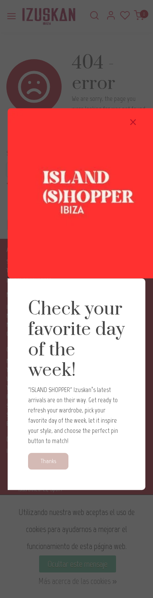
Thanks (48, 461)
